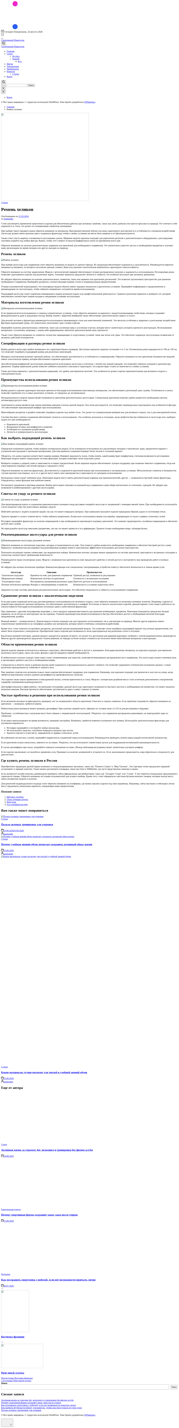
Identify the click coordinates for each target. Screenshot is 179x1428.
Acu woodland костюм (17, 804)
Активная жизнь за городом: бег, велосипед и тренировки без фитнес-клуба (47, 1149)
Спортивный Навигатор (12, 40)
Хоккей (15, 59)
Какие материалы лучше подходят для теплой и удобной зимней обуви (44, 1072)
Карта (9, 76)
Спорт (10, 54)
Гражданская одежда (11, 1209)
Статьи (15, 74)
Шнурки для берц (15, 797)
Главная (10, 51)
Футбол (16, 56)
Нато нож (11, 802)
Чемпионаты (13, 69)
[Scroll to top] (7, 1423)
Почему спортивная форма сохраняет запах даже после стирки (39, 1214)
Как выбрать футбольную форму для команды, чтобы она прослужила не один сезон (41, 1408)
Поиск (4, 1383)
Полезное (5, 1274)
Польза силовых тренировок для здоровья (27, 824)
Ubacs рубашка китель (17, 799)
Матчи (10, 64)
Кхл (20, 61)
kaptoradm (8, 219)
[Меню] (2, 38)
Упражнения (13, 66)
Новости (11, 71)
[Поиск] (3, 43)
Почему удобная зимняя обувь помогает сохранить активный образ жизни (46, 844)
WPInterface (89, 102)
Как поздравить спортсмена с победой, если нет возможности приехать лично (48, 1279)
